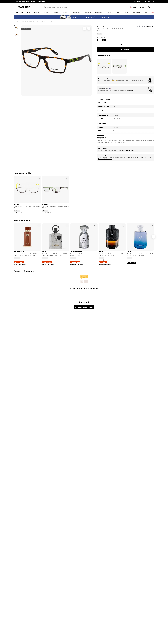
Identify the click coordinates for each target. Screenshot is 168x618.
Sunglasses (76, 12)
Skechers (27, 21)
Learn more (107, 82)
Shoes (127, 12)
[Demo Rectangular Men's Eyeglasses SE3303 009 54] (39, 178)
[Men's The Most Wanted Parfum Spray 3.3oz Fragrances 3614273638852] (123, 225)
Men (28, 12)
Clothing (117, 12)
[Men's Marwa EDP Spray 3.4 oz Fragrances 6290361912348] (95, 225)
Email (136, 157)
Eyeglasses (87, 12)
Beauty (109, 12)
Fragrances (98, 12)
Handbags (65, 12)
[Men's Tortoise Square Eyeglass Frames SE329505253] (88, 28)
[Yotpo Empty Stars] (141, 26)
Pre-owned (136, 12)
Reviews (18, 271)
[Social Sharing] (84, 28)
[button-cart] (152, 7)
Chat (141, 157)
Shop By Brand (18, 12)
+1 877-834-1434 (129, 157)
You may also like (104, 55)
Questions (29, 271)
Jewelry (55, 12)
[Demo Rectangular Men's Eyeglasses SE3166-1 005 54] (67, 178)
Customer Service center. (105, 159)
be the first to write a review (84, 307)
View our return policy (128, 150)
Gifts (145, 12)
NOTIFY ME (125, 49)
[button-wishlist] (149, 7)
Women (36, 12)
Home (15, 21)
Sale (152, 12)
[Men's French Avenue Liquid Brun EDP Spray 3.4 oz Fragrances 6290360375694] (39, 225)
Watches (45, 12)
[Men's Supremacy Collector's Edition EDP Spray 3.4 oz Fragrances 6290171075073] (67, 225)
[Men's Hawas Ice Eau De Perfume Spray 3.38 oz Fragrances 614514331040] (151, 225)
